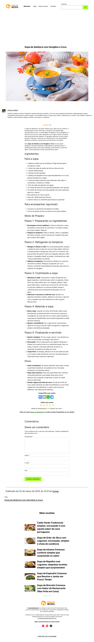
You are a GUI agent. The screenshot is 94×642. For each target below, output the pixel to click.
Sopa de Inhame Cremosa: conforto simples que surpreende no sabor (51, 552)
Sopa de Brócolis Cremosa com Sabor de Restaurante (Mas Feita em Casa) (51, 588)
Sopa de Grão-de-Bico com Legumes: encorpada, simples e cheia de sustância (53, 540)
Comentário (29, 436)
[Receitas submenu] (30, 6)
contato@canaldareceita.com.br (47, 618)
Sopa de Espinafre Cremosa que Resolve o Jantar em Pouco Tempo (52, 576)
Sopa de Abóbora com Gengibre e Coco (23, 500)
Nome (27, 455)
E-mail (27, 463)
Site (26, 470)
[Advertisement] (47, 31)
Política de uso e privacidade (47, 636)
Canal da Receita (33, 608)
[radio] (41, 405)
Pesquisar (64, 4)
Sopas (56, 491)
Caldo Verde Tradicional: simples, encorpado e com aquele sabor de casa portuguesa (51, 527)
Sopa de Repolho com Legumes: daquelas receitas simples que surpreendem (52, 564)
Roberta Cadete (13, 110)
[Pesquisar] (85, 7)
